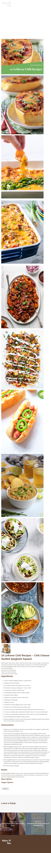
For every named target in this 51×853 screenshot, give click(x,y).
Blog (49, 4)
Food (30, 4)
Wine (39, 4)
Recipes (44, 4)
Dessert (35, 4)
